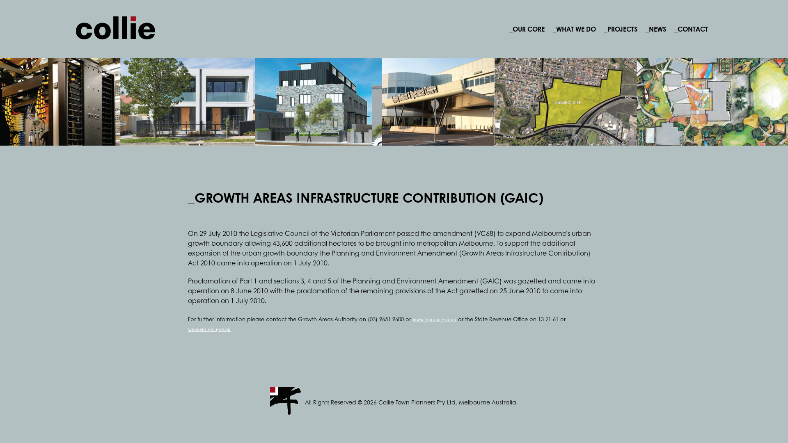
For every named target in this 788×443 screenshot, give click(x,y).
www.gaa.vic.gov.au (434, 319)
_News (656, 29)
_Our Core (527, 29)
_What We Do (574, 29)
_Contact (691, 29)
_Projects (620, 29)
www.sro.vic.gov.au (209, 329)
